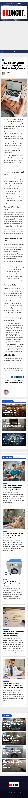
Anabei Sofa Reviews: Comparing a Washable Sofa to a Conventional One (13, 425)
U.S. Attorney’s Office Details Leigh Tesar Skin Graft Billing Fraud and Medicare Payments (12, 737)
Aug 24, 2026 (7, 638)
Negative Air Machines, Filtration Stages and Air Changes (11, 584)
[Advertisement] (14, 35)
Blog (5, 407)
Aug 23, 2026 (7, 690)
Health (5, 531)
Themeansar (24, 792)
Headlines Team (15, 414)
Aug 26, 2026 (7, 588)
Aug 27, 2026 (7, 492)
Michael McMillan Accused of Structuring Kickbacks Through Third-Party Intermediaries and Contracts (13, 764)
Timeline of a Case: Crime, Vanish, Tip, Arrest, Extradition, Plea (13, 410)
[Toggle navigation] (14, 52)
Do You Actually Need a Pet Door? (8, 382)
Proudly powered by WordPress (7, 792)
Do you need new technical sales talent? (18, 382)
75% (15, 147)
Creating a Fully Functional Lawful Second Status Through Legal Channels (13, 439)
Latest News (6, 759)
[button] (26, 51)
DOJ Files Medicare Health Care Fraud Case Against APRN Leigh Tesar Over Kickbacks (13, 724)
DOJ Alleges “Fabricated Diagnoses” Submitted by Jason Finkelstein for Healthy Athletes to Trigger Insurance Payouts (13, 688)
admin (9, 72)
